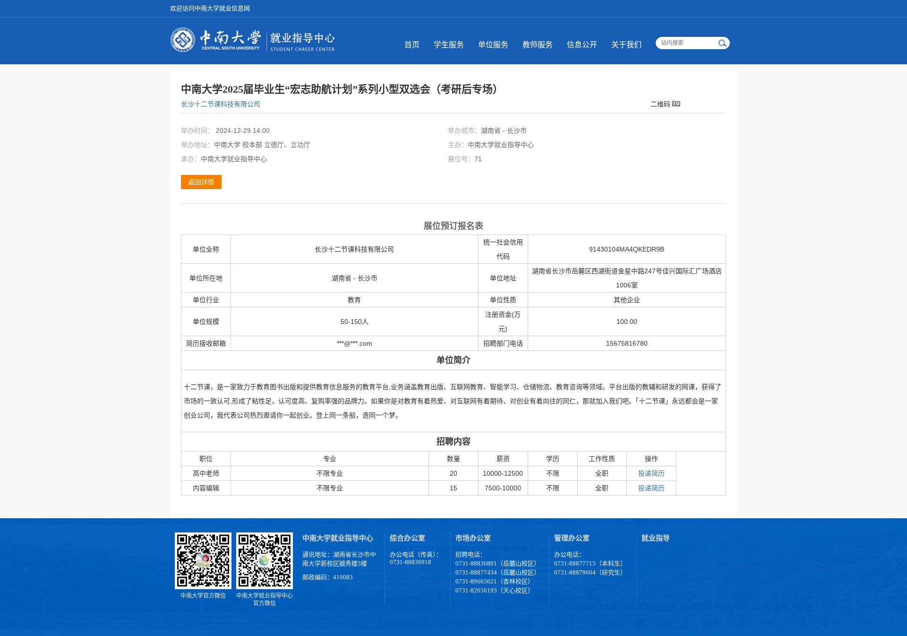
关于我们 (626, 45)
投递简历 (651, 473)
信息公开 (582, 45)
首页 (411, 45)
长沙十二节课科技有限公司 (220, 104)
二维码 (660, 103)
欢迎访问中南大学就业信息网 (210, 8)
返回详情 (201, 182)
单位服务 (493, 45)
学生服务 (449, 45)
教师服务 (537, 45)
